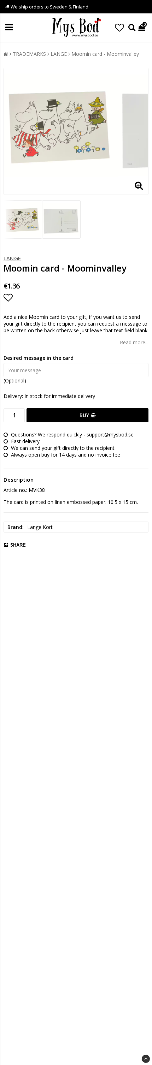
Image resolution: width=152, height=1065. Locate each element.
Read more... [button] (134, 342)
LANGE (59, 53)
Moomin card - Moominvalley (105, 53)
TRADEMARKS (29, 53)
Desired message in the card (39, 358)
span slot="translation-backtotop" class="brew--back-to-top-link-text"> (145, 1058)
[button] (119, 27)
